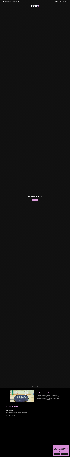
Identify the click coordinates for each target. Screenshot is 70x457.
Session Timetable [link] (15, 1)
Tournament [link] (56, 1)
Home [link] (3, 1)
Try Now (35, 200)
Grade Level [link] (62, 1)
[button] (32, 386)
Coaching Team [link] (8, 1)
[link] (35, 1)
